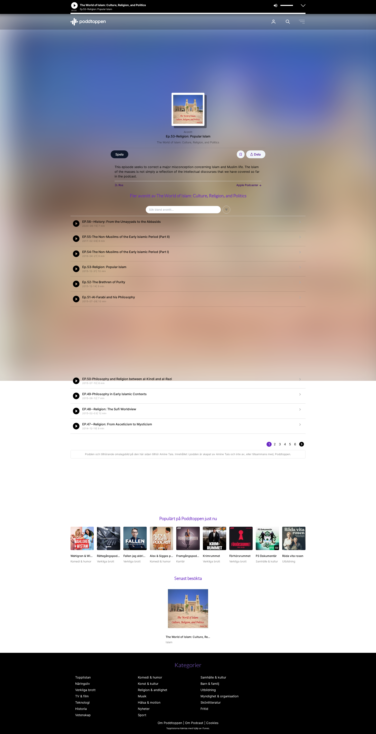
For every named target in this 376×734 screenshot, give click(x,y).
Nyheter (144, 709)
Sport (142, 715)
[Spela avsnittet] (76, 223)
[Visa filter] (226, 210)
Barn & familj (210, 684)
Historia (81, 709)
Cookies (212, 723)
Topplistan (83, 677)
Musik (142, 696)
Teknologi (82, 702)
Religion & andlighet (152, 690)
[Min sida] (273, 21)
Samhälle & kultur (213, 677)
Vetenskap (83, 715)
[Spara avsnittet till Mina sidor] (241, 154)
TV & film (82, 696)
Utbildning (208, 690)
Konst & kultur (148, 684)
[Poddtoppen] (88, 21)
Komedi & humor (150, 677)
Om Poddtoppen (170, 723)
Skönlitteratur (211, 702)
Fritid (204, 709)
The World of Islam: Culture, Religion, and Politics (188, 142)
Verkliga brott (85, 690)
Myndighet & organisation (220, 696)
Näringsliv (82, 684)
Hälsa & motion (149, 702)
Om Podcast (194, 723)
